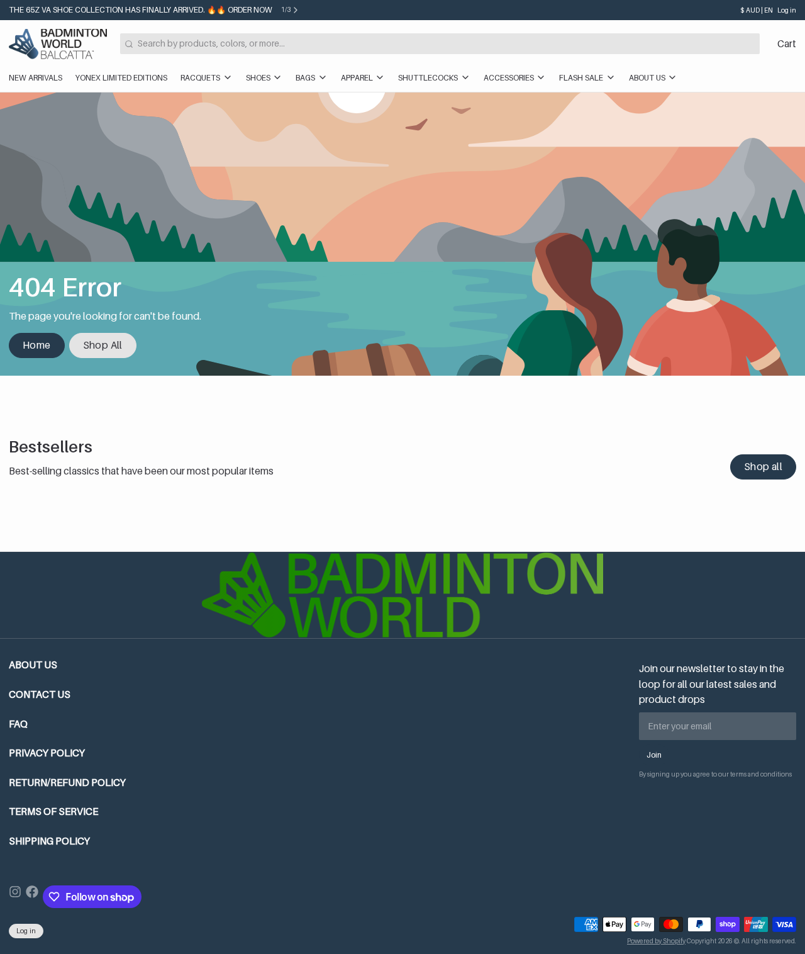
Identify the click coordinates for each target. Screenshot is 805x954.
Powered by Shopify (656, 941)
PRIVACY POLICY (47, 753)
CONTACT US (39, 694)
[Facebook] (32, 896)
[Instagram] (15, 896)
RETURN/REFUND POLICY (67, 782)
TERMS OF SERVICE (53, 811)
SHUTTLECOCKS (428, 77)
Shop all (763, 467)
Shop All (103, 345)
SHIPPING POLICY (49, 841)
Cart (786, 44)
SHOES (258, 77)
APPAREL (357, 77)
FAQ (18, 724)
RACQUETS (200, 77)
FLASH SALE (581, 77)
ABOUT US (647, 77)
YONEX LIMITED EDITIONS (121, 77)
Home (37, 345)
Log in (786, 10)
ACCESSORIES (509, 77)
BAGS (305, 77)
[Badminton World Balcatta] (58, 44)
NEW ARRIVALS (35, 77)
